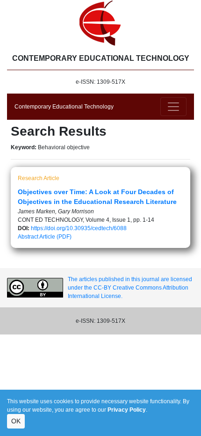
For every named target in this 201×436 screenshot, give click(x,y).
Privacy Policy (127, 410)
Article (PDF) (55, 236)
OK (16, 421)
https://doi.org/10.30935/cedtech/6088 (79, 228)
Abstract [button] (28, 236)
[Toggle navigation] (173, 106)
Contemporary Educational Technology (64, 106)
